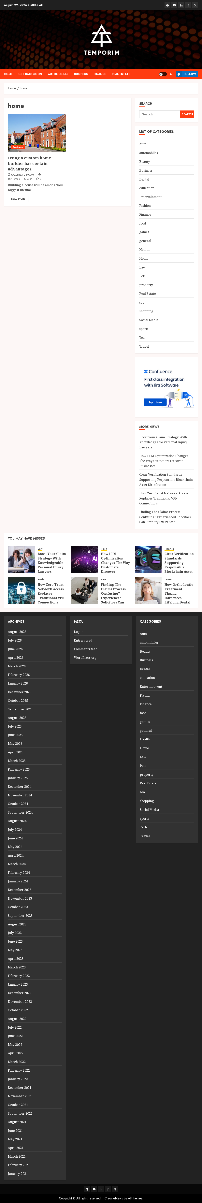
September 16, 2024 (20, 179)
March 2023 (17, 967)
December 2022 (19, 993)
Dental (144, 179)
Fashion (145, 205)
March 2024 (17, 864)
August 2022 (17, 1019)
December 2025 (19, 692)
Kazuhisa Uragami (23, 175)
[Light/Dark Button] (163, 74)
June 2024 (15, 838)
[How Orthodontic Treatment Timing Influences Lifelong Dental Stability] (148, 590)
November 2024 (20, 795)
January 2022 (18, 1079)
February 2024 (19, 872)
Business (81, 74)
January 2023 (18, 984)
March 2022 (17, 1062)
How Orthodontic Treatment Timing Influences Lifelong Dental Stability (179, 595)
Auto (142, 144)
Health (144, 249)
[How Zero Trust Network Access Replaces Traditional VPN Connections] (21, 590)
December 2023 (19, 890)
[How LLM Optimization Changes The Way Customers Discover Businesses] (84, 559)
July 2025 (15, 726)
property (146, 285)
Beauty (144, 161)
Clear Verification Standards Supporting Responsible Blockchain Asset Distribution (166, 479)
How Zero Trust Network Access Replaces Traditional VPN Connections (163, 498)
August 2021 (17, 1122)
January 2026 (18, 683)
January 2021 (18, 1173)
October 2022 (18, 1010)
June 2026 (15, 649)
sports (144, 329)
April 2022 (15, 1053)
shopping (146, 311)
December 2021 (19, 1087)
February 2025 (19, 769)
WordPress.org (85, 657)
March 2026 (17, 666)
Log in (78, 632)
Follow (190, 74)
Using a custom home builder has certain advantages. (29, 163)
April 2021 (15, 1148)
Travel (144, 346)
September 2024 (20, 812)
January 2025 (18, 778)
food (142, 223)
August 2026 (17, 632)
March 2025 (17, 761)
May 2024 (15, 847)
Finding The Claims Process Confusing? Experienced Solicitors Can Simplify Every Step (165, 517)
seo (141, 302)
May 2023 (15, 950)
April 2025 (15, 752)
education (146, 188)
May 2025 (15, 743)
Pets (142, 276)
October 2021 (18, 1105)
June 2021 (15, 1130)
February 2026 (19, 675)
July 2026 (15, 640)
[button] (171, 74)
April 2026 (15, 657)
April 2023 (15, 958)
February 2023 (19, 976)
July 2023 (15, 933)
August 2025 (17, 718)
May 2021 (15, 1139)
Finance (100, 74)
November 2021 (20, 1096)
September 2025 (20, 709)
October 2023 (18, 907)
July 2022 (15, 1027)
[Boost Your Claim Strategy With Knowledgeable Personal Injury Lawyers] (21, 559)
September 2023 (20, 915)
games (144, 232)
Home (8, 74)
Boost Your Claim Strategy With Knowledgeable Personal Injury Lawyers (163, 442)
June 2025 (15, 735)
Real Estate (121, 74)
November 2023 (20, 898)
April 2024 (15, 855)
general (145, 241)
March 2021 (17, 1156)
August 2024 (17, 821)
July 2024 (15, 829)
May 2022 (15, 1044)
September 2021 (20, 1113)
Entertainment (150, 197)
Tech (142, 337)
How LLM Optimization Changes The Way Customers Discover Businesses (163, 461)
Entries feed (83, 640)
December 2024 (19, 786)
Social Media (148, 320)
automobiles (58, 74)
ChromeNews (114, 1198)
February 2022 (19, 1070)
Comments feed (85, 649)
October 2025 (18, 700)
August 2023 (17, 924)
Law (142, 267)
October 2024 (18, 804)
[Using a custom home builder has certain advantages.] (37, 133)
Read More (18, 199)
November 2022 (20, 1001)
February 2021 (19, 1165)
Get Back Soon (30, 74)
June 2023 (15, 941)
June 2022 (15, 1036)
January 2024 (18, 881)
